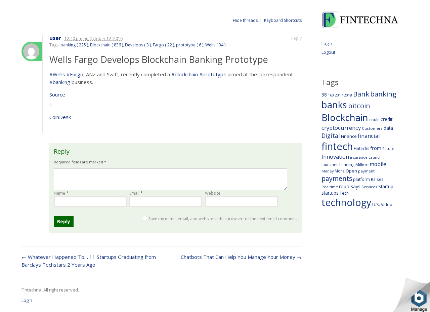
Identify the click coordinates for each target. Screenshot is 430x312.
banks (334, 105)
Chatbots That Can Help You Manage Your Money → (241, 257)
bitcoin (359, 105)
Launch (375, 157)
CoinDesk (60, 117)
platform (361, 179)
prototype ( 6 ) (189, 45)
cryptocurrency (341, 127)
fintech (337, 146)
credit (387, 119)
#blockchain (184, 74)
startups (330, 193)
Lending (346, 164)
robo (344, 186)
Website (212, 193)
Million (362, 164)
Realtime (329, 186)
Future (388, 148)
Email (136, 193)
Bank (361, 94)
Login (326, 43)
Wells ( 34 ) (215, 45)
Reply (296, 38)
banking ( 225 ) (74, 45)
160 (331, 95)
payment (366, 170)
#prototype (212, 74)
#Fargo (75, 74)
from (375, 148)
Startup (385, 186)
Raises (377, 179)
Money (327, 170)
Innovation (335, 156)
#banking (59, 82)
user (55, 38)
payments (336, 178)
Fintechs (361, 148)
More (340, 171)
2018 (348, 95)
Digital (330, 135)
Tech (344, 193)
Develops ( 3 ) (138, 45)
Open (351, 171)
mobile (378, 164)
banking (383, 94)
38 (324, 94)
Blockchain (344, 117)
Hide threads (245, 20)
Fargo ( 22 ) (163, 45)
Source (57, 94)
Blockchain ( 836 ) (106, 45)
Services (369, 186)
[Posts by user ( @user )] (32, 51)
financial (369, 136)
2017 (339, 95)
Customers (372, 128)
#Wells (57, 74)
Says (355, 186)
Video (386, 204)
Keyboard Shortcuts (283, 20)
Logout (328, 52)
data (388, 128)
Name (61, 193)
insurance (359, 157)
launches (329, 164)
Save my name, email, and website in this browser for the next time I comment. (222, 219)
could (374, 119)
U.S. (376, 204)
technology (346, 202)
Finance (349, 136)
